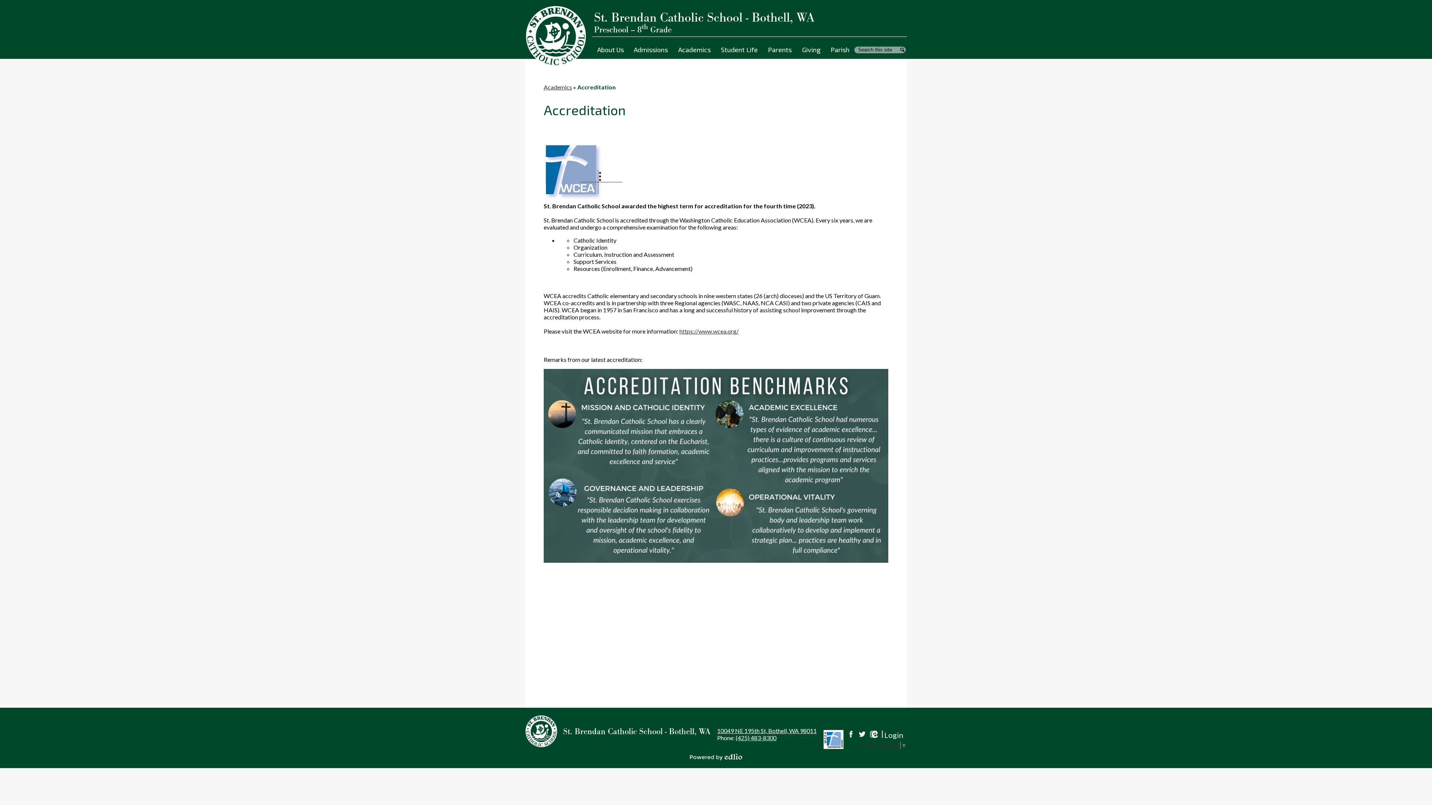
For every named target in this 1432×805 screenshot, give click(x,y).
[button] (611, 49)
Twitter (862, 734)
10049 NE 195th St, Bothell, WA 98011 (767, 730)
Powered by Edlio (716, 757)
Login (886, 735)
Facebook (851, 734)
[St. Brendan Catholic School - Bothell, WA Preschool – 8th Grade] (558, 36)
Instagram (873, 734)
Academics (558, 87)
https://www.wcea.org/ (709, 331)
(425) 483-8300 (756, 737)
